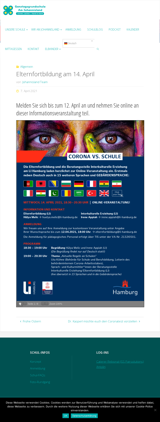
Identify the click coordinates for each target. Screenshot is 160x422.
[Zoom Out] (43, 303)
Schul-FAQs (37, 375)
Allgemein (26, 66)
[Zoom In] (46, 303)
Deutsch (71, 43)
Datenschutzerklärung (84, 415)
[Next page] (25, 303)
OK (65, 415)
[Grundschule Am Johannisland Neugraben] (24, 10)
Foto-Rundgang (40, 382)
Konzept (35, 361)
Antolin (101, 367)
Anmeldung (37, 368)
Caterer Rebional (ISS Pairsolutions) (120, 361)
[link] (97, 49)
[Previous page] (20, 304)
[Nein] (155, 410)
